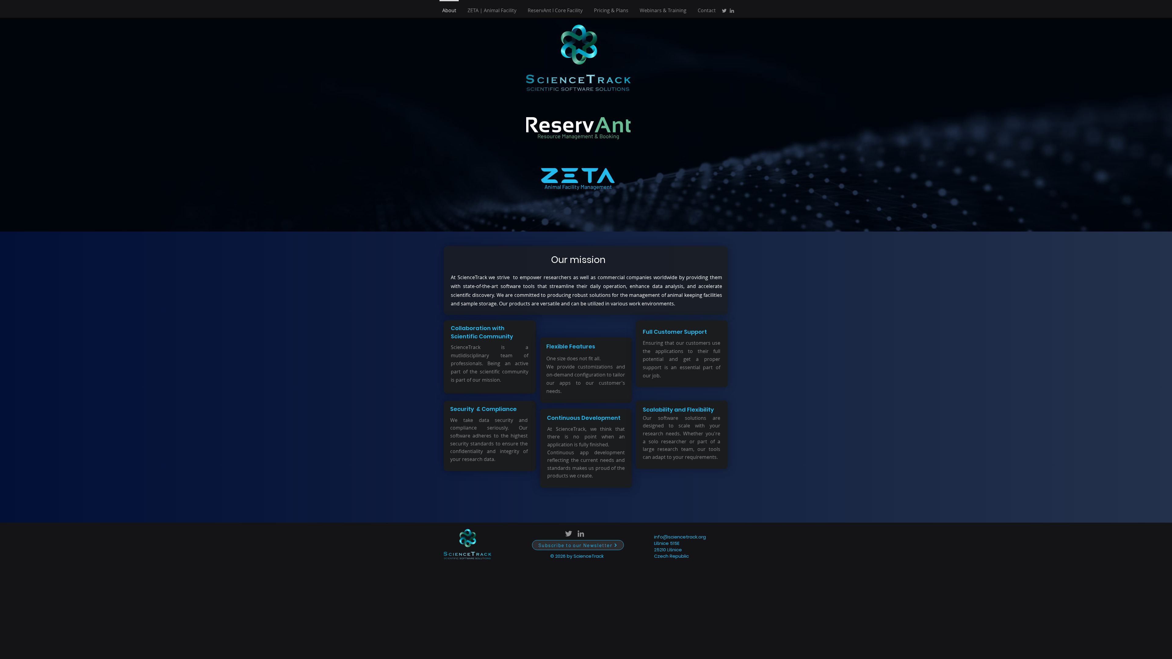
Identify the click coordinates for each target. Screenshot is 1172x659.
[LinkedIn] (732, 11)
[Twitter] (724, 11)
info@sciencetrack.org (680, 537)
